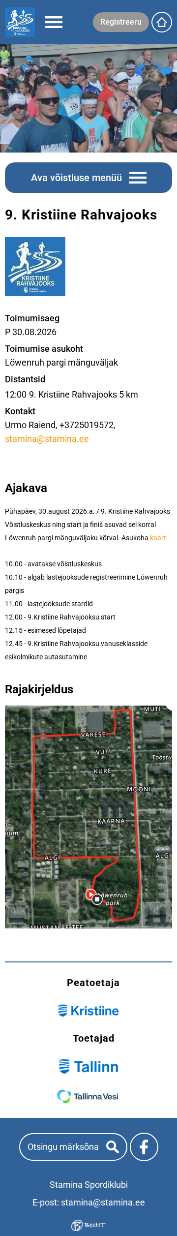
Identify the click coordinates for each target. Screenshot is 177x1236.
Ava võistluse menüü (76, 178)
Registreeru (121, 22)
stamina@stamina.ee (47, 438)
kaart (158, 538)
